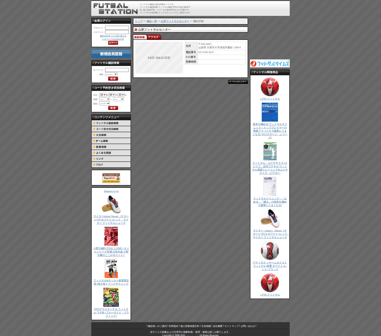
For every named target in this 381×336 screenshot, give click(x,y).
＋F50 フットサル (270, 98)
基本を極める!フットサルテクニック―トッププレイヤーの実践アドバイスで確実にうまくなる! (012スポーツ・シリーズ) (270, 131)
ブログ (111, 165)
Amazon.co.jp (111, 191)
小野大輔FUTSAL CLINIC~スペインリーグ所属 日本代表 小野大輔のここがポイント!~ (111, 252)
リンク (111, 159)
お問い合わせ (248, 326)
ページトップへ (238, 82)
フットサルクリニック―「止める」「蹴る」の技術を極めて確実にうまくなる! (270, 202)
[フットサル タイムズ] (270, 63)
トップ (139, 21)
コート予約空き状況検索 (111, 129)
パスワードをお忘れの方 (113, 39)
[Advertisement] (242, 8)
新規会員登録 (111, 53)
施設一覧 (152, 21)
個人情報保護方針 (189, 326)
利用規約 (173, 326)
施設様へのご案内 (157, 326)
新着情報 (111, 147)
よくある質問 (111, 153)
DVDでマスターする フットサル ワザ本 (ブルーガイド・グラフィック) (111, 312)
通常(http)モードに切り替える (113, 36)
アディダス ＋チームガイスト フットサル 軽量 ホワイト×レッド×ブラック (270, 266)
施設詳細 (140, 36)
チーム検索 (111, 141)
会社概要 (217, 326)
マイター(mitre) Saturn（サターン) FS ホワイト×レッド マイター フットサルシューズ (111, 219)
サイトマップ (231, 326)
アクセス (154, 36)
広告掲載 (206, 326)
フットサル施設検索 (111, 123)
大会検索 (111, 135)
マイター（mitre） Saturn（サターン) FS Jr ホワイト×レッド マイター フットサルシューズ (271, 234)
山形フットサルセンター (175, 21)
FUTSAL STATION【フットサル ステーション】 (115, 8)
